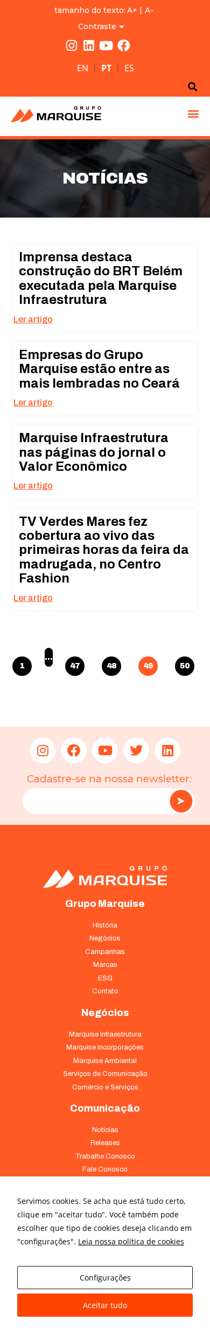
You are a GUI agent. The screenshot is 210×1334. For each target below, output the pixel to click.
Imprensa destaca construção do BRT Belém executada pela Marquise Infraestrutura (101, 278)
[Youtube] (106, 45)
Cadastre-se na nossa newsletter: (109, 779)
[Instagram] (71, 45)
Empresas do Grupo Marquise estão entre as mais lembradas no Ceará (99, 369)
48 (112, 663)
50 (185, 663)
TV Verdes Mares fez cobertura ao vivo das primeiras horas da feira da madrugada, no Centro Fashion (104, 550)
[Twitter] (136, 750)
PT (106, 68)
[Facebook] (123, 45)
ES (129, 68)
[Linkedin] (88, 45)
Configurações (105, 1277)
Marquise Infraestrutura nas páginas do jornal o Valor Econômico (94, 452)
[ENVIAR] (181, 801)
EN (82, 68)
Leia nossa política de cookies (131, 1241)
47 (75, 663)
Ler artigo (33, 319)
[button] (193, 114)
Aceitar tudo (105, 1305)
